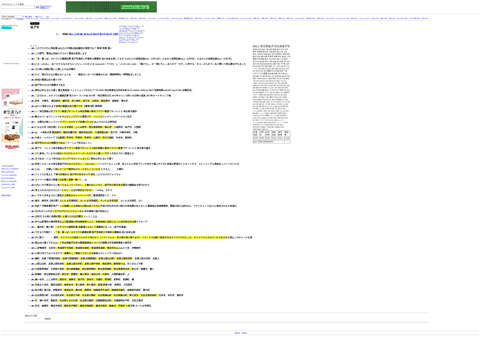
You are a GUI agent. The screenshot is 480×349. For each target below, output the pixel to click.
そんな (132, 42)
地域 (57, 34)
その (127, 40)
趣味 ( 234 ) (384, 18)
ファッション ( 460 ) (246, 18)
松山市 (90, 34)
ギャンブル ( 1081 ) (402, 18)
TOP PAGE (6, 27)
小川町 (77, 34)
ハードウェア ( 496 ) (163, 18)
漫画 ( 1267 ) (265, 18)
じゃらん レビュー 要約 (8, 187)
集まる (127, 28)
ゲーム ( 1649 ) (98, 18)
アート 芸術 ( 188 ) (415, 18)
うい (120, 28)
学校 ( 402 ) (392, 18)
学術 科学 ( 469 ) (311, 18)
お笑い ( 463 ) (375, 18)
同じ (134, 40)
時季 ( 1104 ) (198, 18)
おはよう (122, 37)
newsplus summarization (7, 165)
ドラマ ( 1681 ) (152, 18)
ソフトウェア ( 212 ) (176, 18)
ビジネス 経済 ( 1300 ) (232, 18)
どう (120, 35)
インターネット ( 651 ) (32, 18)
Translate (20, 19)
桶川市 (103, 34)
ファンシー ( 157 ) (365, 18)
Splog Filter (6, 195)
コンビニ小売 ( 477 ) (67, 18)
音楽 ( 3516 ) (142, 18)
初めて (137, 33)
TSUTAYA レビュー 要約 (8, 184)
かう (132, 31)
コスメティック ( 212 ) (342, 18)
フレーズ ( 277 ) (330, 18)
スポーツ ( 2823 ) (79, 18)
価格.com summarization (7, 171)
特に (135, 35)
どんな (131, 37)
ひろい (121, 33)
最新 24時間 (28, 16)
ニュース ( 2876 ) (45, 18)
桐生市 (96, 34)
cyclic (47, 16)
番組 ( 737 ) (273, 18)
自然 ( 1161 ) (354, 18)
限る (134, 28)
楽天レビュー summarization (9, 181)
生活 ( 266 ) (425, 18)
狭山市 (109, 34)
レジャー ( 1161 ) (299, 18)
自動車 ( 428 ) (221, 18)
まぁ (120, 40)
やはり (128, 35)
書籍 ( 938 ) (257, 18)
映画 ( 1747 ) (89, 18)
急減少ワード (39, 16)
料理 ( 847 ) (281, 18)
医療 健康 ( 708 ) (189, 18)
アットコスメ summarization (9, 175)
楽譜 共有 (237, 332)
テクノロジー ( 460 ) (209, 18)
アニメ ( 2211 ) (55, 18)
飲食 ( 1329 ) (134, 18)
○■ (31, 48)
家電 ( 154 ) (290, 18)
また (131, 26)
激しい (138, 26)
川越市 (116, 34)
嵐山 (71, 34)
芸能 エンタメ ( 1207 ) (110, 18)
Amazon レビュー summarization (10, 168)
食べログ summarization (7, 178)
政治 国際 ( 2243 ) (124, 18)
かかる (139, 31)
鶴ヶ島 (83, 34)
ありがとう (123, 42)
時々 (125, 26)
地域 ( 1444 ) (320, 18)
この (138, 37)
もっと (129, 33)
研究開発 (244, 332)
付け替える (123, 31)
